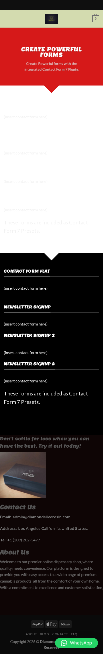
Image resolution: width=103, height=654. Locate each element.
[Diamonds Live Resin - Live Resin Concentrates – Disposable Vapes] (51, 19)
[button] (76, 643)
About (31, 634)
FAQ (74, 634)
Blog (44, 634)
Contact (60, 634)
